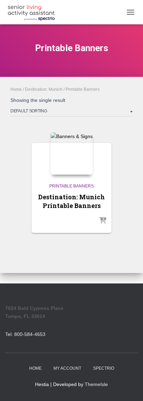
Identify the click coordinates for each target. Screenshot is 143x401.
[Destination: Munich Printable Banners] (72, 154)
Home (16, 89)
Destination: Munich (43, 89)
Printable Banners (71, 186)
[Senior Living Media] (33, 12)
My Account (67, 368)
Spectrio (103, 368)
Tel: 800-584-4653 (25, 334)
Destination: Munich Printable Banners (71, 201)
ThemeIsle (96, 384)
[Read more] (102, 220)
